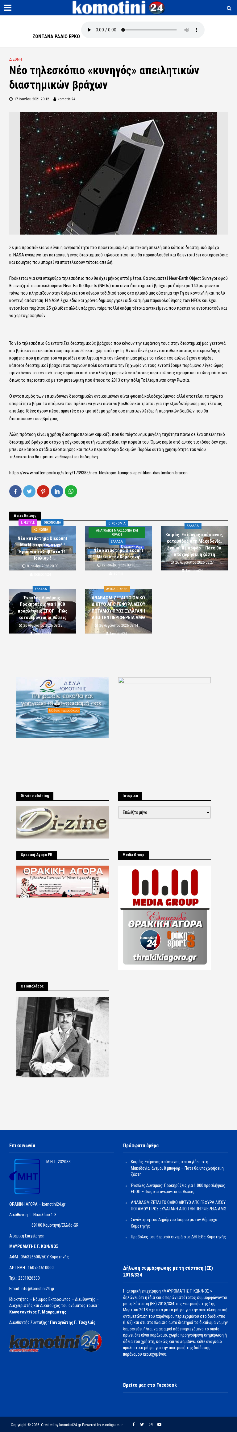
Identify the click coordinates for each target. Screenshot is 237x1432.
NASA (18, 255)
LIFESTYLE (28, 522)
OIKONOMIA (52, 522)
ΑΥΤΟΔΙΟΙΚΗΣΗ (116, 589)
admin (118, 573)
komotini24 (66, 99)
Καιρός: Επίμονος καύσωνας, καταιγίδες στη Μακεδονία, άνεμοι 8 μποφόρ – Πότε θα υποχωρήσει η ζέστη (194, 544)
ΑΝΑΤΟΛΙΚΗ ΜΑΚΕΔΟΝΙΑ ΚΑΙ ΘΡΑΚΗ (117, 533)
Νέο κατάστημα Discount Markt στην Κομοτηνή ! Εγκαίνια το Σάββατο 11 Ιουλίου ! (42, 548)
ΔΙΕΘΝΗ (15, 59)
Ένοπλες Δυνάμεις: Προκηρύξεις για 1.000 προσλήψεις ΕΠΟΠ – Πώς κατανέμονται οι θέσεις (43, 607)
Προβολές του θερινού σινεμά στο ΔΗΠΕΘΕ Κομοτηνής (178, 1236)
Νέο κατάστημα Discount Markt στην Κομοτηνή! (118, 554)
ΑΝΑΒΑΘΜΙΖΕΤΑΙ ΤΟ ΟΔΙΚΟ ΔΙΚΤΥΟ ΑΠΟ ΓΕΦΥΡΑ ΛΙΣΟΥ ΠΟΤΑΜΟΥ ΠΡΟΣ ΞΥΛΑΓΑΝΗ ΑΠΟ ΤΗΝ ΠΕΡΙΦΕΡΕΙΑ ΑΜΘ (118, 607)
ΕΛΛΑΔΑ (117, 542)
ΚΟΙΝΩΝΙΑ (41, 529)
